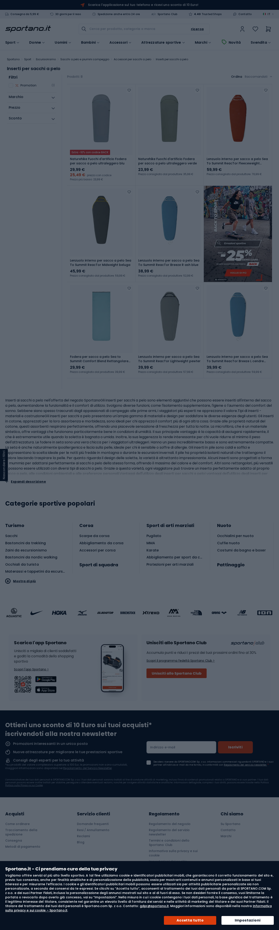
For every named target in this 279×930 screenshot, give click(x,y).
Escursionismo (46, 59)
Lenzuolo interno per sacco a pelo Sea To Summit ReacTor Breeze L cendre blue (237, 359)
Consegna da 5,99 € (24, 14)
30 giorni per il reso (68, 14)
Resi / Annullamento (93, 830)
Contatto (245, 14)
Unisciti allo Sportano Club (176, 673)
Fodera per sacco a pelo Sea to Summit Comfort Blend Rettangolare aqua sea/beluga (99, 359)
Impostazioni (248, 920)
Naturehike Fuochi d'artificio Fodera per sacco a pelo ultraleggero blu (98, 161)
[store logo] (28, 29)
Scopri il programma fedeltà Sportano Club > (180, 660)
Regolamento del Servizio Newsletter (87, 768)
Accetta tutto (190, 920)
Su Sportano (230, 824)
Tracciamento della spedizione (21, 832)
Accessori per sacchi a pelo (132, 59)
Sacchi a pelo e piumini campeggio (84, 59)
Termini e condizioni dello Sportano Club (169, 842)
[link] (242, 29)
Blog (80, 842)
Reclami (83, 836)
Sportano (13, 59)
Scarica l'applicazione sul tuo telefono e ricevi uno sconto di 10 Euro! (143, 5)
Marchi (201, 42)
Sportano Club (168, 14)
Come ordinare (17, 824)
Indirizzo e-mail (162, 747)
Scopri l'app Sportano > (31, 669)
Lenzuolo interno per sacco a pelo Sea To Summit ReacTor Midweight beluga (100, 262)
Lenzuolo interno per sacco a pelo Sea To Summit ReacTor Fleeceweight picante (237, 161)
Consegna (13, 840)
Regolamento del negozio (170, 824)
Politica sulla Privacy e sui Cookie (24, 785)
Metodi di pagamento (22, 846)
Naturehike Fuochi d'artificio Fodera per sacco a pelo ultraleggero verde (167, 161)
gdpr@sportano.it (154, 906)
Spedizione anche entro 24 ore (119, 14)
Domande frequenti (93, 824)
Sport (27, 59)
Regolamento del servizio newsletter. (245, 764)
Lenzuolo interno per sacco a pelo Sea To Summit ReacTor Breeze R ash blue (168, 262)
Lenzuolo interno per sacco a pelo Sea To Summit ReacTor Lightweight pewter (169, 359)
